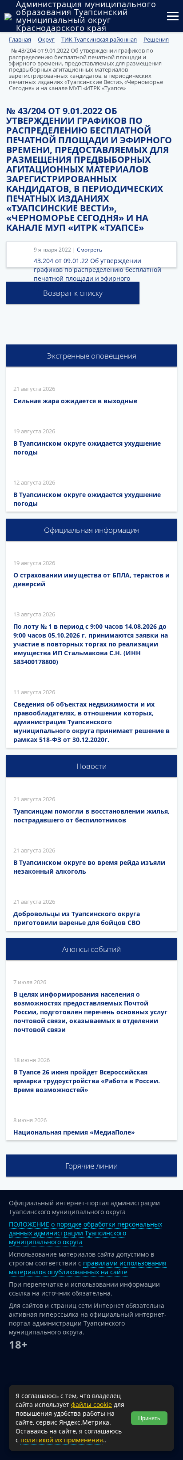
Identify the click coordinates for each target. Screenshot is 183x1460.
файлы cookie (91, 1404)
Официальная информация (91, 530)
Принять (149, 1418)
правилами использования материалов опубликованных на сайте (88, 1267)
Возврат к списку (73, 293)
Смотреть (89, 249)
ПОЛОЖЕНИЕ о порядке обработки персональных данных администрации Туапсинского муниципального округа (85, 1233)
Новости (91, 766)
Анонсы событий (91, 949)
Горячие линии (91, 1166)
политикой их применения (61, 1440)
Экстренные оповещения (91, 356)
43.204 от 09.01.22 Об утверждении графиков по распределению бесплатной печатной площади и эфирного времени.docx (97, 273)
